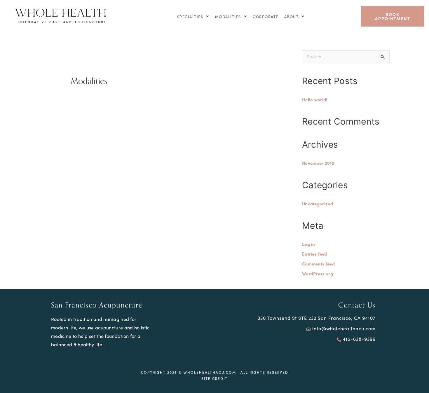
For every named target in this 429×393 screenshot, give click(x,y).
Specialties (190, 16)
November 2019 (318, 163)
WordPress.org (317, 273)
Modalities (228, 16)
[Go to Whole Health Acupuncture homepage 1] (62, 16)
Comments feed (318, 264)
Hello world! (314, 99)
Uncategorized (317, 203)
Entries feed (314, 254)
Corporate (265, 16)
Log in (308, 244)
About (291, 16)
